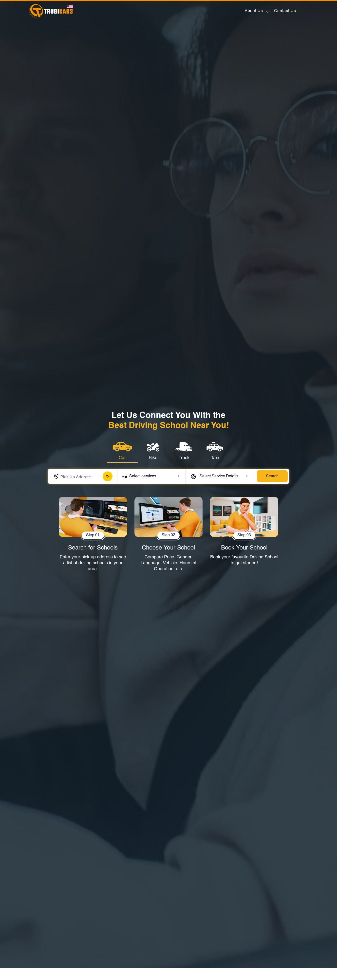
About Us (254, 11)
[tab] (122, 452)
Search (272, 476)
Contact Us (285, 11)
